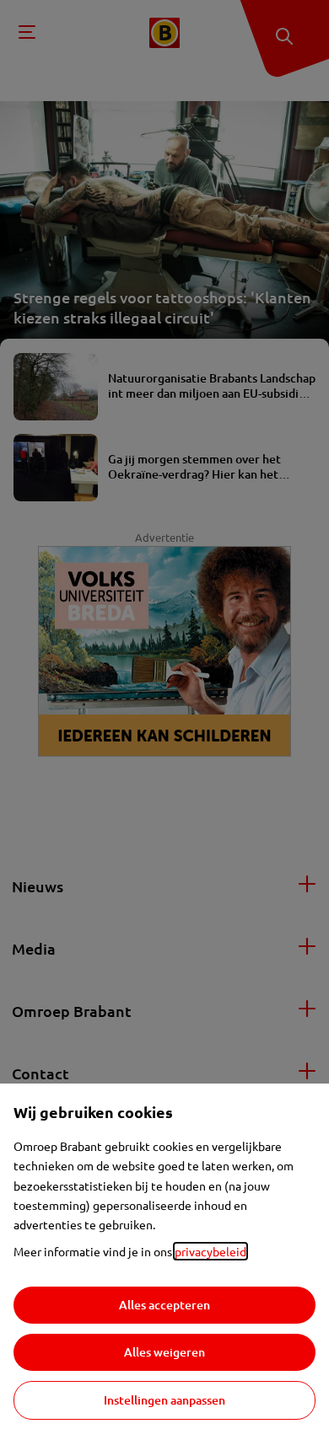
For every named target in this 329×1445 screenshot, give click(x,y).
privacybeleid (210, 1251)
